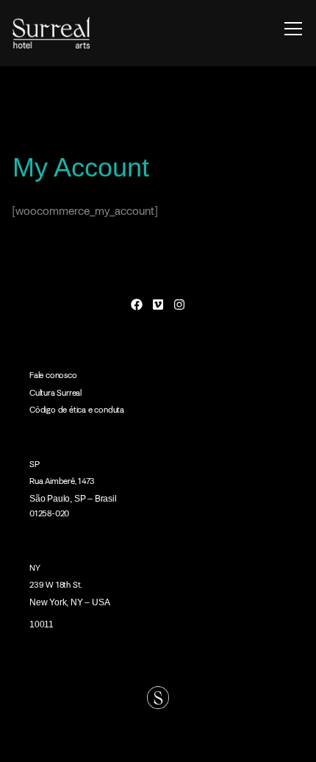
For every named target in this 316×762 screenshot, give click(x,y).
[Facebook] (137, 304)
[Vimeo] (158, 304)
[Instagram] (179, 304)
